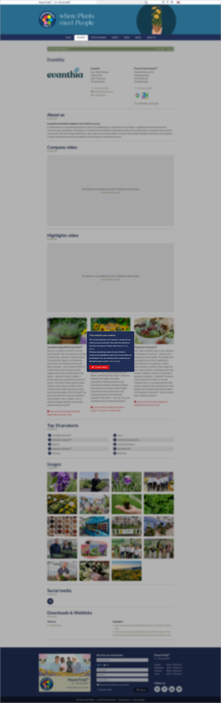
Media (138, 37)
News (126, 37)
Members (81, 37)
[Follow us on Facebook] (167, 2)
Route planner (98, 37)
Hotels (115, 37)
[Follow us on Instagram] (163, 2)
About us (151, 37)
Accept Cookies (101, 367)
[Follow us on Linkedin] (172, 2)
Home (68, 37)
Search (146, 2)
